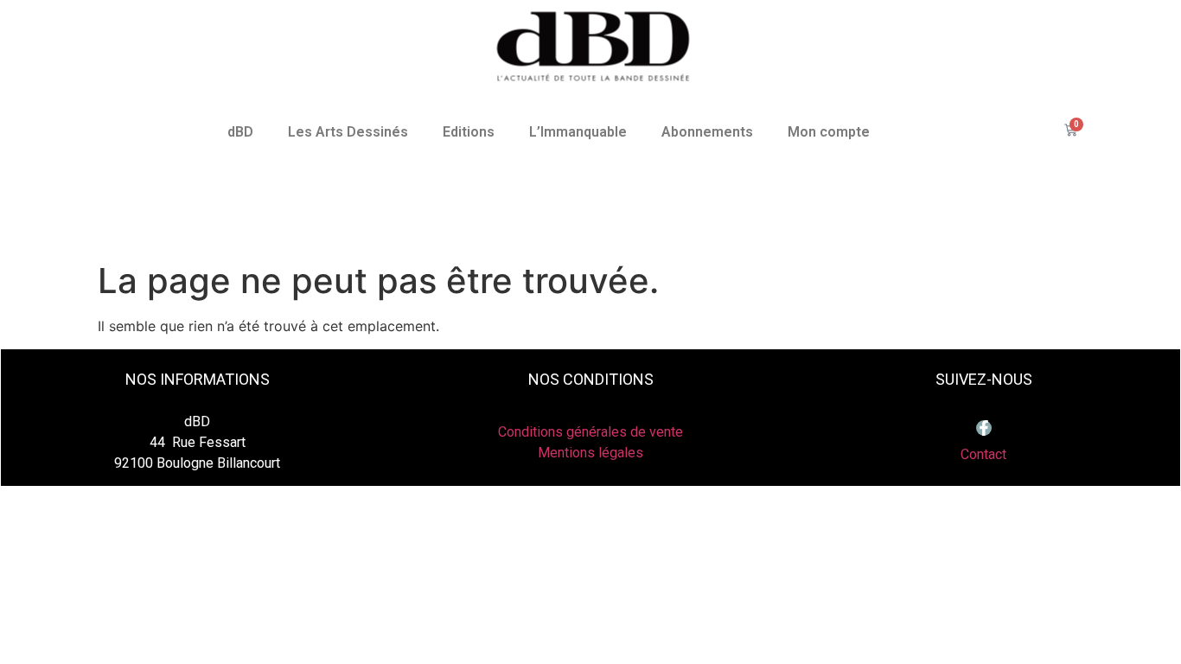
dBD (240, 132)
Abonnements (707, 132)
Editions (469, 132)
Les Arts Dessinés (348, 132)
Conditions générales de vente (590, 432)
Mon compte (829, 132)
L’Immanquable (578, 132)
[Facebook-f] (984, 428)
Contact (983, 454)
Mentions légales (590, 452)
